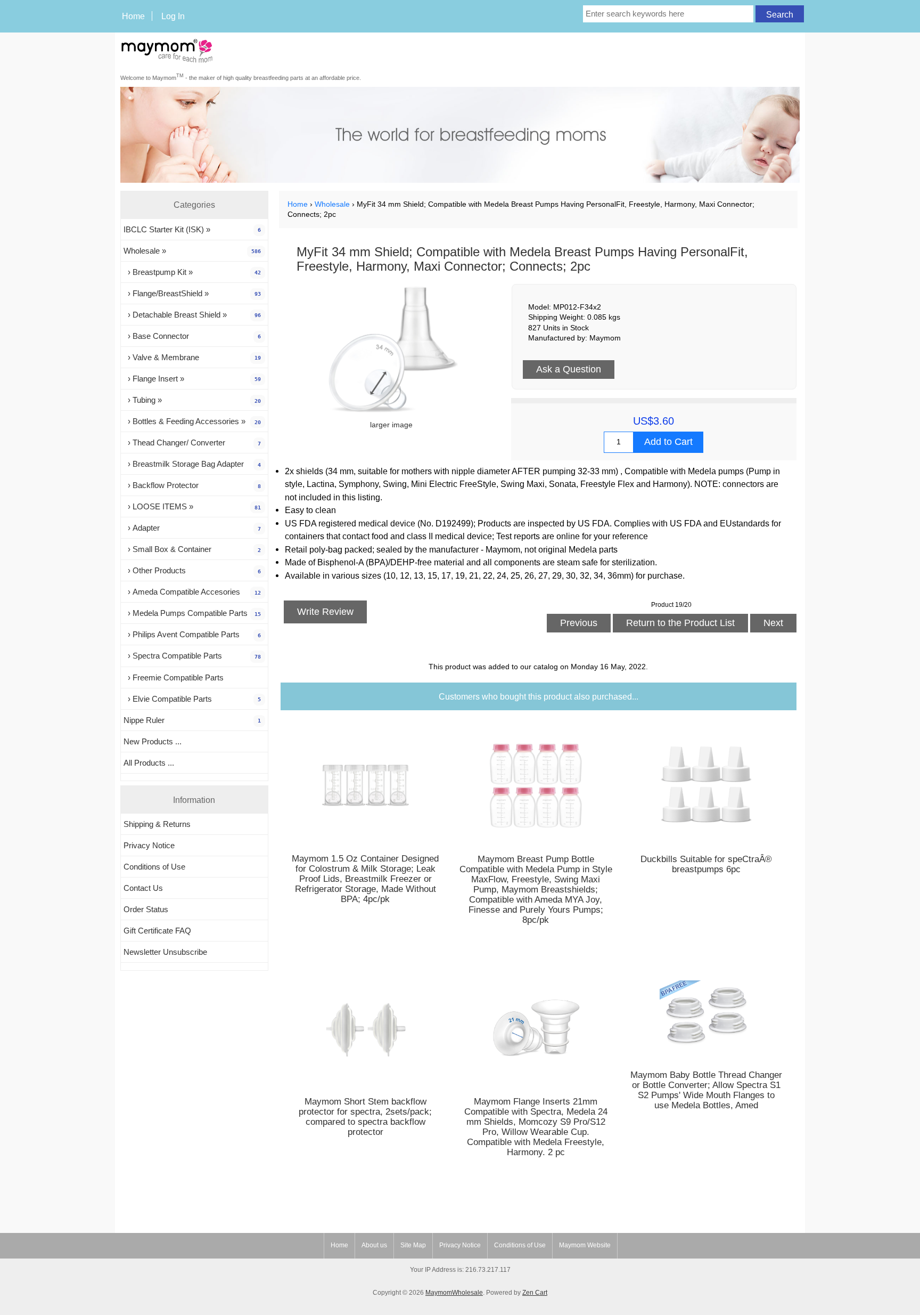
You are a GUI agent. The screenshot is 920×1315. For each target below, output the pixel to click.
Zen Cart (534, 1292)
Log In (173, 16)
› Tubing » (192, 399)
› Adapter (192, 527)
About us (374, 1245)
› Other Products (192, 570)
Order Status (146, 909)
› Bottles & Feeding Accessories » (192, 421)
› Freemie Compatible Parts (174, 677)
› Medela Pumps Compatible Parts (192, 613)
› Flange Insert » (192, 378)
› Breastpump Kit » (192, 272)
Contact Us (143, 887)
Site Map (413, 1245)
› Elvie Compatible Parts (192, 698)
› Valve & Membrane (192, 357)
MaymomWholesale (454, 1292)
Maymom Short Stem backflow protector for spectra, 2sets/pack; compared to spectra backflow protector (365, 1117)
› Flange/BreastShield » (192, 293)
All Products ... (149, 762)
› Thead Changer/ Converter (192, 442)
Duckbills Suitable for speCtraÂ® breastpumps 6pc (706, 864)
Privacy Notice (149, 845)
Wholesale (332, 204)
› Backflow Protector (192, 485)
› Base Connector (192, 335)
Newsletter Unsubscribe (165, 951)
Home (133, 16)
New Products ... (153, 741)
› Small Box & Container (192, 549)
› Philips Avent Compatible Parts (192, 634)
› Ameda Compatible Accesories (192, 591)
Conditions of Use (154, 866)
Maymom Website (585, 1245)
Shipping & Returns (157, 824)
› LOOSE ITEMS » (192, 506)
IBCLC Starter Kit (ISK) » (192, 229)
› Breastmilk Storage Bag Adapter (192, 463)
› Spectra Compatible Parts (192, 655)
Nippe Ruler (192, 720)
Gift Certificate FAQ (157, 930)
